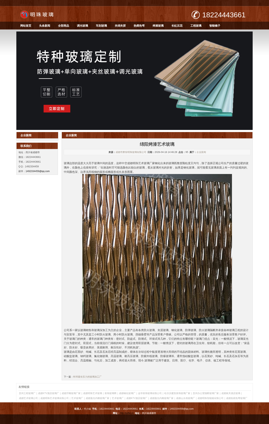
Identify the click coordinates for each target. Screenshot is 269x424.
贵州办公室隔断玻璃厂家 (206, 393)
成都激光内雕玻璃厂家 (97, 398)
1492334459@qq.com (38, 171)
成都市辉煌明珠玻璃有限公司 (131, 152)
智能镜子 (214, 25)
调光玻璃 (82, 25)
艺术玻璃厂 (77, 398)
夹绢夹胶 (120, 25)
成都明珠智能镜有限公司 (211, 398)
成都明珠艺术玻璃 (92, 393)
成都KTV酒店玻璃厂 (48, 393)
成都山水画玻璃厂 (185, 398)
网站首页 (25, 25)
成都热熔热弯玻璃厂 (236, 398)
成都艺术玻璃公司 (28, 398)
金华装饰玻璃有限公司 (150, 393)
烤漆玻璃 (158, 25)
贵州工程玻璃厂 (27, 393)
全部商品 (63, 25)
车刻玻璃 (101, 25)
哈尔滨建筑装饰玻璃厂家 (177, 393)
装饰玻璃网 (110, 393)
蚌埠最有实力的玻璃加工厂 (87, 376)
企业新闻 (201, 152)
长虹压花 (177, 25)
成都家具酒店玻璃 (230, 393)
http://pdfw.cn (127, 413)
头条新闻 (44, 25)
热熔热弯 (139, 25)
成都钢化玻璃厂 (127, 393)
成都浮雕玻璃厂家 (71, 393)
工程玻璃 (195, 25)
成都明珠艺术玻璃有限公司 (54, 398)
